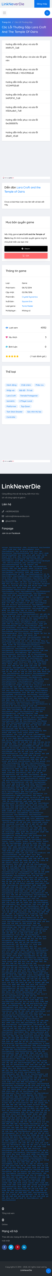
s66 (38, 860)
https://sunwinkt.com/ (22, 1103)
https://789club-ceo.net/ (9, 696)
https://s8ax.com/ (7, 1011)
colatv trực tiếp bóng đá (42, 561)
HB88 (18, 984)
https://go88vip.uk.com (9, 1015)
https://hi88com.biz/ (16, 801)
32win (26, 896)
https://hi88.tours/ (7, 864)
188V (28, 980)
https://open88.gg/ (26, 988)
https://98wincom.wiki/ (42, 1068)
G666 (37, 875)
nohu (46, 757)
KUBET (36, 1015)
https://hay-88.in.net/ (31, 778)
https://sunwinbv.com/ (8, 1059)
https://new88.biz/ (37, 608)
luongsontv (5, 568)
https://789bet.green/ (8, 1074)
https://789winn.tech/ (22, 948)
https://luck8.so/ (7, 757)
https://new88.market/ (9, 627)
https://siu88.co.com (8, 891)
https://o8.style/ (7, 667)
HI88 (45, 1005)
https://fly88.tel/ (26, 622)
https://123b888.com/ (28, 746)
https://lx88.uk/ (6, 986)
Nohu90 (30, 635)
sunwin (37, 549)
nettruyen (5, 547)
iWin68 (28, 820)
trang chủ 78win (30, 1057)
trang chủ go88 (34, 832)
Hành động (11, 385)
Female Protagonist (28, 395)
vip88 (16, 1036)
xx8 (18, 933)
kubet (15, 549)
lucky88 (42, 832)
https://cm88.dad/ (7, 589)
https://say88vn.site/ (8, 828)
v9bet (19, 557)
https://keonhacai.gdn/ (25, 593)
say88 (25, 801)
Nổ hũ (20, 633)
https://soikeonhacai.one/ (37, 763)
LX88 (16, 895)
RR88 (11, 568)
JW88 (32, 916)
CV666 (13, 1022)
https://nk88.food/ (7, 937)
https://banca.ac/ (36, 639)
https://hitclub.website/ (25, 578)
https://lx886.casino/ (19, 940)
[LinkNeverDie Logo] (13, 4)
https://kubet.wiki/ (24, 1097)
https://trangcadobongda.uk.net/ (21, 723)
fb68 (46, 1062)
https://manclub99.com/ (9, 614)
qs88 (38, 744)
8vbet (17, 1074)
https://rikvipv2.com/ (35, 814)
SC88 (12, 690)
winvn (44, 809)
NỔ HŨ (47, 669)
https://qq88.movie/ (8, 1061)
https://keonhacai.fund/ (29, 557)
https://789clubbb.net (22, 1040)
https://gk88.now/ (24, 1070)
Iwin (26, 610)
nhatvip (40, 830)
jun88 (16, 662)
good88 (9, 929)
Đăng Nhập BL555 (27, 992)
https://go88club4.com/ (9, 637)
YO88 (42, 1040)
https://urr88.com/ (15, 1110)
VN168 (19, 767)
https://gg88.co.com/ (43, 606)
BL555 (15, 757)
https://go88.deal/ (37, 604)
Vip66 (42, 557)
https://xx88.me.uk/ (36, 570)
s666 (8, 845)
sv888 (25, 910)
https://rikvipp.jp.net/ (8, 677)
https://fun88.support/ (25, 1062)
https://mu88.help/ (7, 631)
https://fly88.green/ (38, 656)
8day (12, 700)
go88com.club (40, 818)
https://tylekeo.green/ (19, 643)
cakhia (4, 709)
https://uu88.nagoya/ (8, 788)
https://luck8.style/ (41, 887)
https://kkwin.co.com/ (8, 803)
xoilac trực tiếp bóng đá (21, 706)
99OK (26, 998)
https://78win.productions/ (26, 931)
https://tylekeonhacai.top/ (41, 673)
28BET (10, 914)
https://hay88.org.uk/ (40, 864)
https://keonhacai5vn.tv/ (17, 1099)
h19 (28, 603)
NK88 (15, 725)
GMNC (25, 635)
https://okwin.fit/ (20, 1061)
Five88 (31, 1038)
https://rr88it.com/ (38, 618)
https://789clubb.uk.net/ (9, 675)
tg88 (20, 719)
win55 (46, 858)
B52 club (34, 585)
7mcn (29, 584)
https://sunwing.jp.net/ (40, 780)
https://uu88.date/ (7, 875)
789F (40, 1015)
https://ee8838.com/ (14, 746)
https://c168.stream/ (11, 931)
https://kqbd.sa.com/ (8, 1051)
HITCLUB (29, 734)
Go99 (17, 774)
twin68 (27, 784)
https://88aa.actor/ (17, 624)
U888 (17, 721)
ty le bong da (24, 730)
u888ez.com (10, 799)
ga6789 (26, 666)
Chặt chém (26, 385)
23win (8, 610)
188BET (8, 700)
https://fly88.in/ (14, 868)
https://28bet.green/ (42, 900)
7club (7, 1036)
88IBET (14, 742)
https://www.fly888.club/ (30, 629)
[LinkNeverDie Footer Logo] (21, 486)
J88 (44, 759)
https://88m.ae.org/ (20, 837)
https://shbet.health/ (24, 761)
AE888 (24, 1110)
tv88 (32, 874)
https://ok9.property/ (40, 654)
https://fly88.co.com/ (8, 721)
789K (15, 969)
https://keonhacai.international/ (11, 708)
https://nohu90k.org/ (33, 1009)
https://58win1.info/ (24, 874)
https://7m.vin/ (11, 778)
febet (15, 975)
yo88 (7, 669)
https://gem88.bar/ (8, 572)
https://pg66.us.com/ (38, 597)
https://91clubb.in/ (34, 774)
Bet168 (4, 610)
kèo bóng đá (41, 986)
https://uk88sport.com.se (23, 898)
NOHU (48, 868)
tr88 (3, 832)
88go (3, 1064)
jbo (29, 1074)
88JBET (20, 956)
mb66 (35, 664)
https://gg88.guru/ (7, 715)
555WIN (4, 990)
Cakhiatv (22, 950)
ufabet (25, 547)
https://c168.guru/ (29, 1106)
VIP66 (27, 559)
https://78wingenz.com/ (9, 713)
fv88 (36, 990)
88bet (37, 759)
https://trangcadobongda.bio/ (23, 650)
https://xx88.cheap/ (25, 1045)
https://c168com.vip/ (8, 942)
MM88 (26, 566)
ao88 (21, 666)
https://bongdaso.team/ (25, 681)
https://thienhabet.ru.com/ (14, 629)
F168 (38, 641)
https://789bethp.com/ (30, 719)
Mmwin (48, 820)
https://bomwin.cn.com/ (23, 702)
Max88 (41, 624)
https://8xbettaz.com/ (8, 774)
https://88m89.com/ (23, 1015)
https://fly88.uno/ (20, 603)
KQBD (20, 975)
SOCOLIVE (16, 862)
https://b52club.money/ (31, 624)
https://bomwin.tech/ (11, 580)
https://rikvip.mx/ (31, 765)
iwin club (22, 658)
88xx (11, 725)
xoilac (36, 564)
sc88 (28, 639)
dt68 (7, 604)
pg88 (43, 982)
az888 (36, 828)
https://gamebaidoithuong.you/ (36, 643)
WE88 (8, 782)
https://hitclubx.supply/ (34, 729)
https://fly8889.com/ (32, 667)
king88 (4, 923)
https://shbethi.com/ (8, 648)
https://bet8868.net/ (11, 999)
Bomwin (19, 614)
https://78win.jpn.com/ (41, 950)
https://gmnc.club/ (17, 755)
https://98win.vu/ (7, 877)
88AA (10, 881)
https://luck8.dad (33, 767)
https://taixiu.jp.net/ (22, 677)
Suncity (21, 1007)
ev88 (3, 669)
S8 (42, 744)
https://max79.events (39, 1041)
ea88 (4, 1028)
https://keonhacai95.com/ (31, 614)
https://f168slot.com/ (22, 599)
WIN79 (47, 1040)
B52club (44, 662)
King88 (48, 965)
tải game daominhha (22, 595)
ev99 (15, 751)
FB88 (46, 715)
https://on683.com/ (41, 1097)
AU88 (24, 822)
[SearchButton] (47, 13)
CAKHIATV (9, 862)
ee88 (26, 771)
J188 (21, 790)
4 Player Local (25, 401)
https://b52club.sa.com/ (43, 591)
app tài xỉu (6, 687)
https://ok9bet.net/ (8, 1097)
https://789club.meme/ (14, 921)
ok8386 (19, 795)
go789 (46, 1032)
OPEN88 (27, 601)
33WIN (37, 732)
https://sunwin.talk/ (8, 597)
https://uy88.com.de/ (31, 791)
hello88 (26, 902)
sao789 (41, 914)
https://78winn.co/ (33, 1019)
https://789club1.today (26, 780)
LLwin (45, 793)
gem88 (5, 608)
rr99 (11, 1064)
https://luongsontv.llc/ (13, 763)
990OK (47, 1043)
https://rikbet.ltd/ (38, 578)
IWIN (31, 553)
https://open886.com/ (36, 599)
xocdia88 (24, 767)
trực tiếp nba (38, 568)
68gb (44, 723)
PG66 (34, 795)
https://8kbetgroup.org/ (9, 973)
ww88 (41, 746)
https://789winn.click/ (8, 944)
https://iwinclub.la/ (44, 547)
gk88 (34, 742)
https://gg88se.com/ (8, 835)
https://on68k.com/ (43, 1093)
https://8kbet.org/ (12, 612)
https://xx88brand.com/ (28, 591)
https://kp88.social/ (23, 757)
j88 (46, 799)
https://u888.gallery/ (13, 791)
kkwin (4, 912)
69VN (36, 980)
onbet (40, 845)
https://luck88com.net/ (9, 988)
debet (7, 1099)
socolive (38, 555)
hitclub (24, 555)
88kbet (26, 946)
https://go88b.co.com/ (35, 677)
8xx (48, 574)
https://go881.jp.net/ (36, 631)
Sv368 (22, 601)
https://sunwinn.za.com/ (21, 631)
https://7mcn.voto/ (7, 688)
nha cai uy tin (15, 584)
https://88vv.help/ (35, 942)
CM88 (8, 624)
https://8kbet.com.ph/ (13, 870)
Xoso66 (17, 561)
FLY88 (45, 601)
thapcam (22, 826)
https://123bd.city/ (28, 1091)
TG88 (12, 895)
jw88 (11, 1028)
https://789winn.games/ (19, 977)
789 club (34, 805)
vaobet (32, 603)
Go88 (31, 572)
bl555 (3, 748)
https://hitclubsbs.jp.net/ (9, 606)
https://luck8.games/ (40, 895)
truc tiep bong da (33, 547)
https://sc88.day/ (43, 698)
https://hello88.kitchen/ (33, 700)
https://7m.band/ (39, 681)
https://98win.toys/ (32, 889)
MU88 (46, 650)
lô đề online (40, 742)
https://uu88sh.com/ (37, 927)
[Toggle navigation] (4, 12)
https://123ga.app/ (42, 902)
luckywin (39, 795)
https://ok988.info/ (7, 662)
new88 (31, 853)
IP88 (7, 1057)
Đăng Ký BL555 (41, 988)
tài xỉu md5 (36, 1055)
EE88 (46, 656)
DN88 (44, 767)
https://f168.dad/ (42, 721)
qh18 (47, 904)
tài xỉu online (35, 616)
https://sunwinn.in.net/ (9, 767)
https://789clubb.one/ (39, 593)
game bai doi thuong (36, 1003)
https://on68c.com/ (40, 853)
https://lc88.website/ (21, 835)
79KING (35, 620)
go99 (3, 725)
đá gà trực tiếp (27, 843)
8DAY (42, 1036)
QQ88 (6, 978)
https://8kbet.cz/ (41, 971)
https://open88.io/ (23, 967)
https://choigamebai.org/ (9, 574)
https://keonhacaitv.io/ (9, 795)
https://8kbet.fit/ (22, 973)
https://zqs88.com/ (29, 952)
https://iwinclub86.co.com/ (25, 679)
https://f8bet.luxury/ (21, 1043)
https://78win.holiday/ (24, 954)
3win (6, 996)
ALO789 (10, 645)
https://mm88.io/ (7, 576)
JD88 (36, 916)
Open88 (18, 786)
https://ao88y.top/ (30, 1022)
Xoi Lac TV (44, 994)
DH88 (27, 984)
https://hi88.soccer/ (17, 1087)
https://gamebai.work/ (8, 641)
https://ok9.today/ (16, 1003)
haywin (39, 826)
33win (45, 633)
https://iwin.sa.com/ (20, 589)
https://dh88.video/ (41, 750)
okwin (35, 946)
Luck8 (39, 755)
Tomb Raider (27, 306)
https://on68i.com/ (40, 849)
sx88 (15, 1028)
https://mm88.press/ (8, 591)
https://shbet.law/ (20, 648)
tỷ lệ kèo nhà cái (28, 685)
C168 (48, 637)
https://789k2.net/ (7, 916)
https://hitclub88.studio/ (41, 807)
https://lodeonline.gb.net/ (9, 633)
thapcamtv (30, 564)
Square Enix (27, 301)
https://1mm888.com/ (43, 1045)
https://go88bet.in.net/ (38, 820)
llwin (37, 898)
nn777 (8, 603)
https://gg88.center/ (19, 667)
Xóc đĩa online (36, 584)
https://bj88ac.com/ (28, 811)
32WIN (44, 937)
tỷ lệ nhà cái (23, 748)
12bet (34, 1062)
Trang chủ (6, 22)
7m (41, 572)
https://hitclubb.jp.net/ (38, 675)
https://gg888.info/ (39, 975)
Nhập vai (10, 390)
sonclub (41, 1013)
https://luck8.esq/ (27, 895)
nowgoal (36, 572)
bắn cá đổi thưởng (7, 1085)
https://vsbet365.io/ (25, 885)
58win (34, 671)
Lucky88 (22, 929)
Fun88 (10, 549)
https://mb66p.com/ (8, 559)
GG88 (13, 595)
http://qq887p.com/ (15, 978)
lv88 (10, 883)
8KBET (48, 778)
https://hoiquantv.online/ (23, 660)
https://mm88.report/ (8, 797)
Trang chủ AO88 (30, 1020)
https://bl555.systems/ (38, 709)
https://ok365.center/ (23, 570)
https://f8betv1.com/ (8, 1001)
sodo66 (19, 811)
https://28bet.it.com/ (30, 957)
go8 (4, 727)
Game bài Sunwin (19, 1064)
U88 (39, 872)
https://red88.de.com (8, 898)
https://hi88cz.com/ (30, 1072)
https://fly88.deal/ (42, 690)
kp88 (23, 996)
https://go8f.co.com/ (15, 996)
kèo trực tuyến (14, 748)
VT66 (41, 916)
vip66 (38, 557)
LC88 (26, 742)
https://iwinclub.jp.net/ (24, 675)
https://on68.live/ (7, 900)
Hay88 (15, 738)
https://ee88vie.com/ (8, 551)
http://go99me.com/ (8, 874)
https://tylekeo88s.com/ (25, 847)
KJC (45, 574)
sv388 (19, 549)
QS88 (15, 688)
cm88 (35, 635)
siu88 (30, 666)
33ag (16, 887)
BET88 (9, 851)
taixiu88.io (25, 753)
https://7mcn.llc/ (22, 654)
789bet (9, 709)
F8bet (4, 673)
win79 (35, 610)
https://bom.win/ (28, 633)
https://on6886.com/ (26, 1093)
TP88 (3, 957)
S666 (44, 828)
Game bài (36, 650)
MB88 (40, 1076)
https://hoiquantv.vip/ (36, 658)
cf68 (36, 856)
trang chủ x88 (10, 824)
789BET (5, 645)
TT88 (46, 893)
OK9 (26, 641)
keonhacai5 (44, 1049)
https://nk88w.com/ (16, 910)
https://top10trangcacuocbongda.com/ (28, 645)
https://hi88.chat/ (7, 698)
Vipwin (12, 807)
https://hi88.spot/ (31, 986)
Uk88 (3, 1040)
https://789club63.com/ (21, 814)
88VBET (32, 990)
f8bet (48, 643)
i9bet (30, 618)
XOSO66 (42, 860)
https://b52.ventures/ (21, 830)
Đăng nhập (42, 4)
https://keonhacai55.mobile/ (41, 696)
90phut (16, 711)
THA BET (4, 1005)
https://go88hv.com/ (43, 765)
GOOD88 (21, 1013)
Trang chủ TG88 (7, 1017)
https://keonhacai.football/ (21, 553)
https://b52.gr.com (7, 1034)
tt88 (31, 725)
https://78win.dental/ (24, 1017)
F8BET (10, 847)
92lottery (32, 1032)
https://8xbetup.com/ (9, 1047)
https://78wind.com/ (8, 652)
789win (29, 587)
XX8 (15, 845)
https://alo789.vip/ (38, 1024)
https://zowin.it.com (40, 788)
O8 (6, 738)
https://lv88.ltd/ (30, 750)
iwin (9, 585)
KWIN (46, 914)
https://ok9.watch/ (30, 690)
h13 (10, 1013)
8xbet (3, 782)
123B (36, 877)
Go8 (30, 998)
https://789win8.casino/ (9, 736)
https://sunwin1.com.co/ (9, 812)
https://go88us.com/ (40, 1101)
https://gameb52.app (39, 776)
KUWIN (43, 868)
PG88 (45, 608)
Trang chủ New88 (7, 1026)
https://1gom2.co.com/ (8, 702)
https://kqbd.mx (12, 1108)
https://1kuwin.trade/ (21, 858)
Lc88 (35, 740)
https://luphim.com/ (26, 620)
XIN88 (42, 906)
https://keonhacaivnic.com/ (10, 753)
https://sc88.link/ (27, 795)
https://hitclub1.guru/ (8, 830)
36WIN (16, 864)
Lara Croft (11, 395)
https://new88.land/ (20, 875)
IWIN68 (24, 708)
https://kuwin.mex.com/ (21, 959)
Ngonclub (36, 633)
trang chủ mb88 (36, 822)
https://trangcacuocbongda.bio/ (11, 692)
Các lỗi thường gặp (23, 22)
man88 (27, 1011)
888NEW (20, 738)
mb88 (35, 725)
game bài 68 (40, 1032)
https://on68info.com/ (26, 872)
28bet (34, 801)
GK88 (32, 929)
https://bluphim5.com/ (40, 566)
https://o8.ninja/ (37, 652)
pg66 (17, 902)
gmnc (31, 715)
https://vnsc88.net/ (8, 719)
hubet (22, 771)
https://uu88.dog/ (7, 927)
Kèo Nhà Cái (33, 797)
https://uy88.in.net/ (8, 793)
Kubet (31, 788)
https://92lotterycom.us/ (27, 711)
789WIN (35, 973)
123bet (18, 832)
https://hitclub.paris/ (22, 1066)
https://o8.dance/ (41, 952)
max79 (33, 898)
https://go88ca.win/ (8, 1019)
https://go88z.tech (7, 1106)
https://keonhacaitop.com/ (27, 612)
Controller (11, 417)
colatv (4, 563)
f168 (41, 633)
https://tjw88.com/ (36, 1089)
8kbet (25, 582)
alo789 (9, 849)
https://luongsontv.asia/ (23, 1047)
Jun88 (4, 599)
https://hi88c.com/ (7, 1080)
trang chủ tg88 (19, 824)
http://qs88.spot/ (7, 940)
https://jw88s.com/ (33, 906)
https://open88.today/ (8, 601)
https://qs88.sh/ (23, 965)
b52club (9, 618)
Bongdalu (19, 685)
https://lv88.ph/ (38, 959)
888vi (3, 992)
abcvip (11, 975)
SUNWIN (4, 732)
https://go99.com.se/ (37, 893)
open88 (13, 599)
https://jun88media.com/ (34, 919)
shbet (15, 734)
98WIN (33, 887)
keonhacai (38, 753)
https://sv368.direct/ (28, 549)
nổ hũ (16, 597)
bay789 (44, 1061)
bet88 (9, 578)
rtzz (47, 969)
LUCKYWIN (19, 1020)
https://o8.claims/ (7, 954)
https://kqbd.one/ (38, 683)
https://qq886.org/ (23, 1080)
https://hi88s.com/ (36, 601)
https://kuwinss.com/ (8, 946)
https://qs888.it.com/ (8, 935)
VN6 (37, 956)
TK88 (47, 832)
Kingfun (26, 797)
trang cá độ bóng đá (43, 1083)
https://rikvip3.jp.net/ (8, 816)
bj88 (29, 654)
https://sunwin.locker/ (8, 566)
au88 (7, 725)
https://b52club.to (37, 723)
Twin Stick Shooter (14, 411)
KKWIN (39, 937)
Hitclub (25, 597)
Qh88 (7, 776)
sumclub (25, 732)
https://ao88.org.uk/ (35, 1066)
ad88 (21, 933)
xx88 (24, 564)
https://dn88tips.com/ (8, 948)
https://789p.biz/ (20, 889)
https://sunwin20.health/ (24, 925)
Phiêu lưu (40, 385)
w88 (3, 759)
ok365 (45, 980)
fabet (23, 687)
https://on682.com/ (8, 858)
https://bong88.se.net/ (9, 685)
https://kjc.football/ (8, 622)
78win (17, 551)
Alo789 (10, 557)
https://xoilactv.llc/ (31, 866)
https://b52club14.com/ (33, 868)
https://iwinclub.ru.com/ (9, 587)
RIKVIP (19, 587)
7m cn (20, 1034)
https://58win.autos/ (8, 769)
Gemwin (20, 696)
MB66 (21, 561)
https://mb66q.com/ (8, 561)
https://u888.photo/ (16, 717)
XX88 (17, 566)
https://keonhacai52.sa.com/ (24, 1051)
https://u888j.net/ (41, 717)
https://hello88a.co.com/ (24, 776)
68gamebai (39, 786)
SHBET (17, 582)
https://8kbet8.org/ (8, 650)
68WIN (47, 797)
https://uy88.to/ (40, 883)
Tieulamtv (5, 841)
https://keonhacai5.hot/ (22, 816)
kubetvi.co (42, 778)
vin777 (3, 1036)
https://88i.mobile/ (7, 837)
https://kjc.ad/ (22, 912)
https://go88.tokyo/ (33, 589)
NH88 (46, 1001)
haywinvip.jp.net (6, 820)
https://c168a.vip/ (19, 1057)
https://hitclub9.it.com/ (17, 782)
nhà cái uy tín (24, 551)
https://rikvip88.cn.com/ (29, 917)
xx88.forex (21, 916)
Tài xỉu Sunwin (40, 1099)
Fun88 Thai (45, 866)
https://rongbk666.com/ (36, 576)
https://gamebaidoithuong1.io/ (40, 816)
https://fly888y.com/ (18, 820)
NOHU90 (31, 732)
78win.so (4, 656)
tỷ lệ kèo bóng (28, 1036)
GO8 (3, 971)
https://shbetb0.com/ (38, 648)
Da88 (41, 1038)
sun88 (21, 1036)
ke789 (28, 727)
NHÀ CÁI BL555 (24, 944)
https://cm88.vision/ (31, 625)
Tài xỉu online (9, 908)
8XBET (23, 765)
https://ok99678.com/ (41, 688)
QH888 (47, 872)
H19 (47, 860)
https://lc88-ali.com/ (8, 809)
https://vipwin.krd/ (7, 1032)
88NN (16, 891)
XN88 (34, 923)
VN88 (3, 896)
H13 (26, 916)
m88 (42, 858)
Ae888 (4, 811)
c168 (42, 669)
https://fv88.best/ (30, 994)
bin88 (9, 595)
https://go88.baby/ (7, 694)
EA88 (42, 797)
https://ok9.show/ (21, 772)
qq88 (13, 784)
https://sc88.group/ (41, 603)
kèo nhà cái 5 (30, 849)
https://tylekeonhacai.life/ (23, 608)
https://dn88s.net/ (7, 839)
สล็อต (17, 620)
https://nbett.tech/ (11, 1024)
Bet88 (4, 603)
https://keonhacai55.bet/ (9, 555)
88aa (23, 978)
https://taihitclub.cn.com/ (24, 646)
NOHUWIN (37, 1036)
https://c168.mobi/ (40, 1011)
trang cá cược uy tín (40, 685)
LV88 (12, 923)
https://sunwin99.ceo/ (24, 604)
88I (12, 706)
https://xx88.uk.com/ (30, 833)
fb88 (11, 687)
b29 (26, 671)
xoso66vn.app (30, 883)
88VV (22, 778)
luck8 (19, 727)
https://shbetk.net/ (7, 711)
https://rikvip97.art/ (27, 580)
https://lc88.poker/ (44, 1028)
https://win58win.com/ (8, 998)
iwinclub (4, 595)
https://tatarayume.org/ (29, 921)
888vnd (8, 992)
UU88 (22, 742)
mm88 (27, 1064)
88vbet (30, 937)
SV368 (43, 870)
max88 (40, 585)
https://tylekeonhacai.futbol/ (10, 564)
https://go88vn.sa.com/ (9, 646)
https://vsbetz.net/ (12, 885)
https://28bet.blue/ (22, 627)
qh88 (19, 751)
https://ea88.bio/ (17, 709)
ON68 (17, 797)
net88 (9, 635)
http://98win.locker (40, 1030)
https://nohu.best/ (24, 893)
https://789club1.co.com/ (9, 679)
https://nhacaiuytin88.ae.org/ (11, 856)
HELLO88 (28, 1085)
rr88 (39, 666)
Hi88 (38, 1059)
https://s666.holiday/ (15, 843)
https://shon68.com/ (8, 1053)
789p (21, 906)
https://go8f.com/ (27, 1078)
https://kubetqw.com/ (31, 851)
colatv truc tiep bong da (14, 563)
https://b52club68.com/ (9, 704)
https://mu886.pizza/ (8, 853)
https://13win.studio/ (8, 889)
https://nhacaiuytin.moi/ (24, 683)
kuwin (10, 738)
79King (4, 639)
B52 (9, 608)
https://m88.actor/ (43, 803)
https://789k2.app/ (20, 1009)
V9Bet (12, 1036)
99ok (37, 761)
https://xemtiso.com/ (22, 914)
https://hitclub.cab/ (20, 694)
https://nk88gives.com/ (25, 1024)
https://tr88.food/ (7, 917)
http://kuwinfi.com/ (36, 910)
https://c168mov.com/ (29, 721)
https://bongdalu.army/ (9, 683)
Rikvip (25, 585)
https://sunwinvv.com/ (8, 790)
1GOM (20, 585)
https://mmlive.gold (7, 729)
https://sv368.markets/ (9, 904)
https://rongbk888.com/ (20, 576)
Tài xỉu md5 (29, 963)
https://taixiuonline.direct (10, 854)
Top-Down (25, 406)
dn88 (31, 782)
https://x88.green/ (7, 734)
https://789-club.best (9, 822)
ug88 (40, 828)
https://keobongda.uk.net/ (10, 965)
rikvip (19, 555)
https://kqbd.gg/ (18, 877)
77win (3, 690)
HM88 (13, 786)
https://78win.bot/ (34, 627)
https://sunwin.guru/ (41, 692)
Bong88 (34, 622)
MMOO (8, 786)
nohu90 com (43, 984)
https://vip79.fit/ (19, 572)
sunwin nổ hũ (15, 826)
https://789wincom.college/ (25, 1076)
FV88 (7, 807)
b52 (21, 564)
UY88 (27, 786)
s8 (30, 824)
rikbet (40, 751)
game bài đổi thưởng (12, 780)
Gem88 (36, 1038)
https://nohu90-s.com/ (9, 925)
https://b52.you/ (44, 694)
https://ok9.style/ (26, 904)
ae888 (4, 624)
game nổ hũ (26, 717)
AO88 (32, 692)
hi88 (4, 1013)
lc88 (13, 883)
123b (10, 727)
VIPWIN (41, 889)
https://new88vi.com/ (8, 1083)
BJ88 (26, 933)
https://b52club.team (13, 673)
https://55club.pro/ (40, 784)
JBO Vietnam (21, 986)
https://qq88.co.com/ (8, 1093)
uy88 (28, 708)
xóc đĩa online (11, 772)
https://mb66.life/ (29, 561)
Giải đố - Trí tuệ (25, 390)
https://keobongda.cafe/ (9, 625)
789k (34, 748)
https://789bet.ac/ (42, 957)
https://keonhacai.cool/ (9, 654)
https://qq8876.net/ (39, 734)
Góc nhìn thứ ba (34, 411)
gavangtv (25, 568)
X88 (3, 908)
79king (43, 641)
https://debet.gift (19, 1085)
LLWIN (9, 639)
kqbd (43, 610)
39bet (38, 854)
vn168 (34, 771)
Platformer (11, 406)
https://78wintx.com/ (34, 669)
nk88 (29, 790)
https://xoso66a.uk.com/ (32, 935)
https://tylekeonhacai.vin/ (9, 681)
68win (27, 763)
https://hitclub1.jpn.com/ (36, 812)
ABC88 (31, 860)
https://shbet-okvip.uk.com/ (10, 872)
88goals (5, 585)
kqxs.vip (4, 791)
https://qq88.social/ (8, 1007)
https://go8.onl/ (18, 839)
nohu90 (40, 679)
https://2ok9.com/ (20, 639)
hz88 (22, 763)
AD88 (19, 845)
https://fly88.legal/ (35, 736)
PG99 (29, 597)
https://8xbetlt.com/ (42, 704)
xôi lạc (14, 557)
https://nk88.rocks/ (7, 1072)
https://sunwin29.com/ (22, 828)
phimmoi (9, 961)
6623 (27, 1041)
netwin (18, 1022)
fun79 (48, 1011)
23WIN (32, 784)
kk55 (17, 900)
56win (11, 1057)
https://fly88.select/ (21, 652)
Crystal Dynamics (30, 297)
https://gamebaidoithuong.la (10, 730)
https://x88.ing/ (6, 742)
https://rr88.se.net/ (33, 582)
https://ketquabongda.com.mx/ (23, 740)
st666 (46, 877)
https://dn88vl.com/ (8, 1009)
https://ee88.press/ (21, 1030)
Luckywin (29, 744)
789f (17, 803)
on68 (3, 826)
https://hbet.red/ (38, 793)
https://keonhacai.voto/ (25, 606)
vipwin (45, 830)
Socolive (12, 902)
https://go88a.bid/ (22, 812)
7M (33, 982)
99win (3, 1110)
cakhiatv (31, 568)
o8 (32, 654)
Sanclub (24, 637)
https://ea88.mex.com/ (21, 793)
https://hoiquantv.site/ (8, 660)
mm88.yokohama (21, 919)
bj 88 (17, 790)
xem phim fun (41, 622)
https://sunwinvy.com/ (8, 994)
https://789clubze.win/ (8, 620)
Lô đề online (23, 669)
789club (5, 616)
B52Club (46, 679)
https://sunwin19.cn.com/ (10, 593)
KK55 (18, 908)
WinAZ (8, 938)
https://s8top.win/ (32, 977)
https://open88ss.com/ (35, 1043)
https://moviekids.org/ (35, 730)
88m (48, 978)
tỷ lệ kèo (20, 1072)
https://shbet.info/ (28, 688)
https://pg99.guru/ (8, 1030)
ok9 (19, 574)
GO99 (15, 744)
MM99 (47, 883)
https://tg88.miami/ (29, 956)
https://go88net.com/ (38, 702)
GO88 (3, 604)
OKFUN (14, 956)
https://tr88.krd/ (19, 1032)
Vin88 (31, 807)
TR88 (47, 912)
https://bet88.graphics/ (34, 637)
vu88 (3, 843)
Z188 (28, 692)
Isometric (11, 401)
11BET (22, 1074)
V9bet (39, 610)
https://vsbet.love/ (21, 1083)
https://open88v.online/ (9, 750)
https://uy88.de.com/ (11, 759)
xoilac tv (5, 549)
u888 (7, 717)
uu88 (19, 625)
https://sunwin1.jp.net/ (8, 818)
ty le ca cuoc (23, 584)
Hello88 (25, 860)
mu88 (48, 725)
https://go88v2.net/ (8, 860)
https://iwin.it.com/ (7, 814)
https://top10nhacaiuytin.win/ (34, 574)
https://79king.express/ (9, 570)
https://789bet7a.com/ (34, 809)
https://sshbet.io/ (38, 646)
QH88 (39, 944)
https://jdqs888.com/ (31, 1082)
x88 (41, 667)
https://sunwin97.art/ (40, 580)
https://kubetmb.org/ (8, 919)
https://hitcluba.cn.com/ (9, 765)
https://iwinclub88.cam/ (32, 908)
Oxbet (46, 1038)
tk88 (29, 652)
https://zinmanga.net (15, 547)
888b (34, 902)
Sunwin (16, 669)
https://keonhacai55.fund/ (32, 738)
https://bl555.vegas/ (20, 1049)
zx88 (40, 990)
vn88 (18, 778)
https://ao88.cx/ (36, 839)
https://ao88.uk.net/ (8, 833)
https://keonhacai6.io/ (37, 1074)
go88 (33, 555)
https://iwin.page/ (32, 694)
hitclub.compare (10, 832)
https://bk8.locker (13, 1005)
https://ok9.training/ (41, 929)
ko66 (31, 864)
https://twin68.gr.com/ (33, 870)
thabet (9, 666)
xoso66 (46, 553)
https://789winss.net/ (8, 1020)
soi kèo (45, 568)
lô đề (48, 685)
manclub (19, 635)
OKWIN (8, 1066)
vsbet (15, 687)
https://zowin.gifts (7, 1101)
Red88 (27, 1038)
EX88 (7, 896)
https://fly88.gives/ (38, 660)
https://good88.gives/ (37, 799)
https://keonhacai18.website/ (10, 658)
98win (19, 736)
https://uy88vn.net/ (32, 1061)
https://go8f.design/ (40, 782)
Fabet (22, 1038)
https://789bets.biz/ (27, 713)
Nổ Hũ (16, 893)
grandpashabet (37, 835)
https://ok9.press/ (19, 698)
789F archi (21, 999)
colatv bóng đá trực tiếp (34, 563)
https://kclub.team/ (8, 582)
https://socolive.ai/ (40, 874)
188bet (32, 1053)
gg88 (43, 891)
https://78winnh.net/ (36, 559)
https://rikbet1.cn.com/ (28, 704)
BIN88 (27, 572)
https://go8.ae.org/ (7, 893)
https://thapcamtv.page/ (39, 1047)
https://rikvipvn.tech (8, 1043)
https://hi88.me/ (22, 656)
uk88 (19, 687)
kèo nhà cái (43, 582)
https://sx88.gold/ (7, 751)
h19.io (41, 881)
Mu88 (3, 1041)
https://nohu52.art (20, 805)
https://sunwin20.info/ (17, 896)
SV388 (42, 1001)
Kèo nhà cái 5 (46, 584)
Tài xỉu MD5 (14, 585)
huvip (3, 910)
